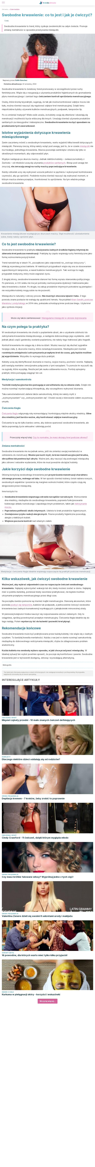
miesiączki (85, 146)
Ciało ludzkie (14, 9)
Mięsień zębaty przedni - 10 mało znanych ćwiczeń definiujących (38, 720)
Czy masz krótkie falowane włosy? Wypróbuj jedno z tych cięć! (37, 877)
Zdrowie (5, 9)
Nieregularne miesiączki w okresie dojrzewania (64, 318)
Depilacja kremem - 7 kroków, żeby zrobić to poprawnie (33, 798)
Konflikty (6, 757)
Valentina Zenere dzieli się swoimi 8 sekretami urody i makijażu (37, 916)
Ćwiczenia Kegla (10, 413)
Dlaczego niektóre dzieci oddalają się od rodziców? (31, 759)
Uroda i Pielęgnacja (10, 796)
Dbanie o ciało (8, 992)
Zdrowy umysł (8, 953)
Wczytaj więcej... (47, 1001)
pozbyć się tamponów (21, 605)
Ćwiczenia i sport (9, 718)
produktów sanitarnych (54, 163)
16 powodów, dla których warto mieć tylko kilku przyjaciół (34, 955)
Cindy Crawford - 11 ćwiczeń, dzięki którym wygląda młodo (35, 837)
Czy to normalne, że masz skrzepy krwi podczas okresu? (60, 437)
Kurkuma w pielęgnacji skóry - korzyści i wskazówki (31, 994)
